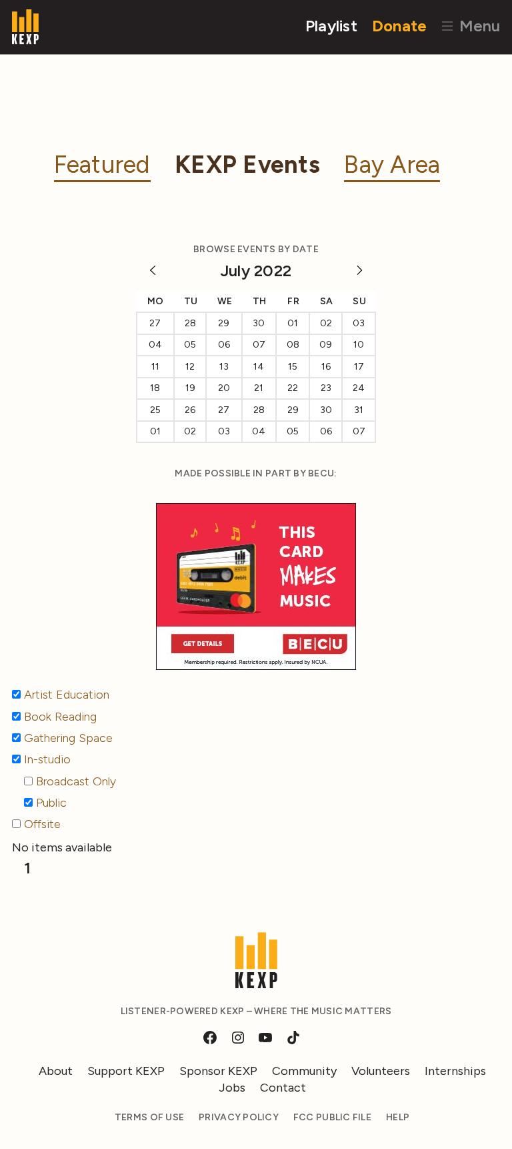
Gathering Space (68, 738)
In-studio (47, 759)
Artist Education (66, 694)
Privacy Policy (239, 1117)
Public (51, 802)
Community (304, 1071)
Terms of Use (149, 1117)
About (56, 1071)
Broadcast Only (76, 781)
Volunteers (380, 1071)
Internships (455, 1071)
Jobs (232, 1087)
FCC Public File (332, 1117)
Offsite (42, 824)
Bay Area (392, 164)
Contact (283, 1087)
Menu (477, 25)
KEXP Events (247, 164)
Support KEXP (126, 1071)
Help (397, 1117)
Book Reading (60, 716)
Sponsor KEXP (218, 1071)
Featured (102, 164)
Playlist (331, 25)
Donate (399, 25)
